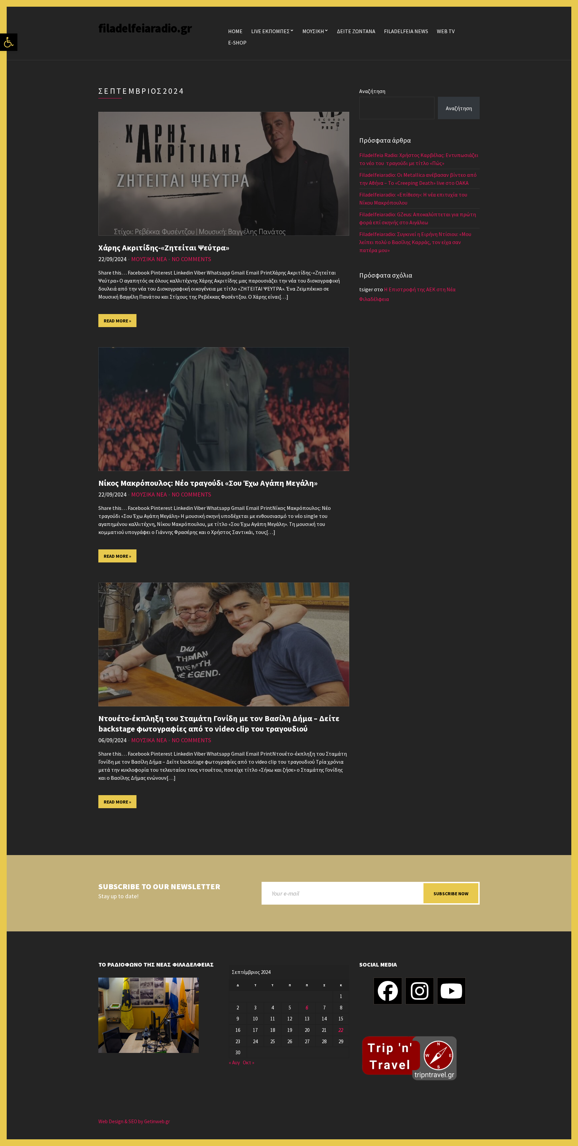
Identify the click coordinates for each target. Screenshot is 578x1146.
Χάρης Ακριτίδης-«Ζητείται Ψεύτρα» (163, 247)
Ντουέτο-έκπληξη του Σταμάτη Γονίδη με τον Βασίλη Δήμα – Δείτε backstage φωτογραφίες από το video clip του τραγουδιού (219, 723)
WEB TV (446, 31)
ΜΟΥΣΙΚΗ (313, 31)
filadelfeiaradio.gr (145, 28)
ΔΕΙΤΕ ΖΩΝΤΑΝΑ (356, 31)
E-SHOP (237, 42)
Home (235, 31)
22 (341, 1030)
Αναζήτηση (372, 91)
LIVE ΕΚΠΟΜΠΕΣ (270, 31)
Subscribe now (451, 894)
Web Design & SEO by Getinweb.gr (134, 1121)
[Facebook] (388, 991)
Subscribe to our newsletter (159, 887)
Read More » (117, 321)
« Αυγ (234, 1062)
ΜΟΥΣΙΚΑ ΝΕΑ (149, 259)
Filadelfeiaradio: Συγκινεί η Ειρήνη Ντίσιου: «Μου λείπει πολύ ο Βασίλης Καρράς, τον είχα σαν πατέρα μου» (415, 242)
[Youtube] (451, 991)
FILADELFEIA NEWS (406, 31)
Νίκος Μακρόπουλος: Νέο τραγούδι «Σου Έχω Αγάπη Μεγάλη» (208, 483)
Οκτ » (248, 1062)
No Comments (191, 259)
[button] (8, 42)
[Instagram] (419, 991)
